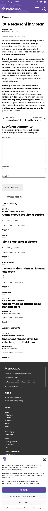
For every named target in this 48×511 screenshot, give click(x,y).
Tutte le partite (10, 454)
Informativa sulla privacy (32, 508)
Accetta (24, 490)
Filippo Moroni (7, 30)
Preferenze (24, 502)
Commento (8, 137)
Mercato (6, 17)
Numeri (7, 423)
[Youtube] (45, 2)
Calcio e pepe (10, 432)
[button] (44, 459)
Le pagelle (9, 420)
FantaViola (9, 435)
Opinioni (6, 292)
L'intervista (8, 262)
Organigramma (11, 442)
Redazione (6, 219)
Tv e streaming (9, 203)
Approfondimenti (11, 328)
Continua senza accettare (24, 496)
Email (5, 176)
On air (5, 235)
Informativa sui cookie (14, 508)
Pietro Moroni (7, 276)
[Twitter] (41, 2)
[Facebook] (37, 2)
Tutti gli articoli (10, 415)
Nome (5, 167)
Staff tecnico (9, 444)
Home (7, 412)
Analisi (7, 426)
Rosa (7, 447)
